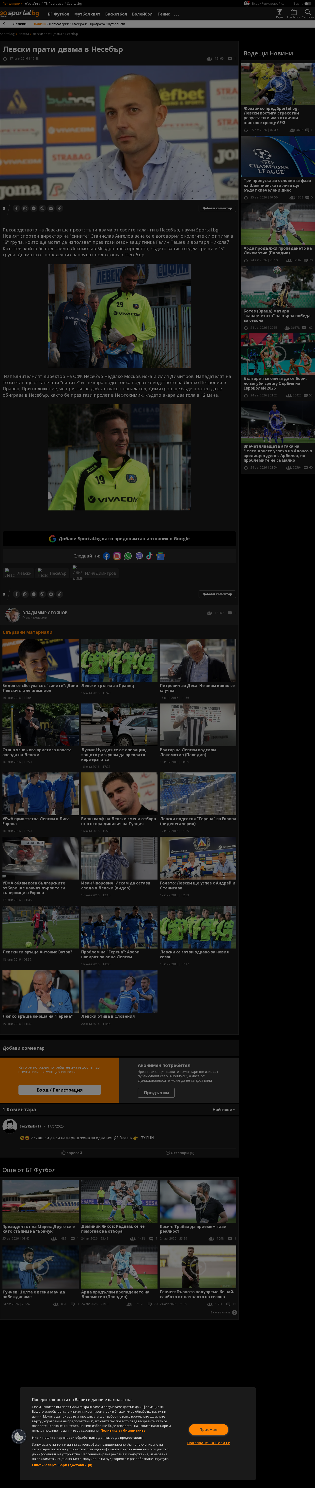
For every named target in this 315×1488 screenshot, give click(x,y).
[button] (19, 1436)
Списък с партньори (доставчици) (62, 1465)
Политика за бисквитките (123, 1430)
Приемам (209, 1429)
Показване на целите (208, 1442)
